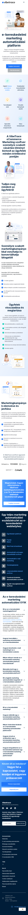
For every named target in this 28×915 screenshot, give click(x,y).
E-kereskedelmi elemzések (9, 854)
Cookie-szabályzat (7, 878)
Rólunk (4, 886)
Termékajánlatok (12, 565)
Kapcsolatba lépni (7, 871)
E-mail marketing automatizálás (10, 841)
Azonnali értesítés (7, 846)
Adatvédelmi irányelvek (8, 876)
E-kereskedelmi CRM (8, 857)
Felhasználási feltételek (8, 873)
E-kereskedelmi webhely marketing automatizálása (12, 619)
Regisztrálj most (14, 789)
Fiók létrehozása (14, 70)
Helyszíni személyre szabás (9, 849)
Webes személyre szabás (8, 88)
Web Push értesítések (14, 546)
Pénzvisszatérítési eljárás (9, 884)
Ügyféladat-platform (14, 534)
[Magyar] (22, 909)
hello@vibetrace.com (20, 906)
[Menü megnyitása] (3, 864)
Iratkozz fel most (21, 823)
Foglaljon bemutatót (14, 66)
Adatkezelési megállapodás (9, 881)
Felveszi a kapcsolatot (14, 784)
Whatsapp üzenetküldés (8, 844)
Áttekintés (5, 838)
